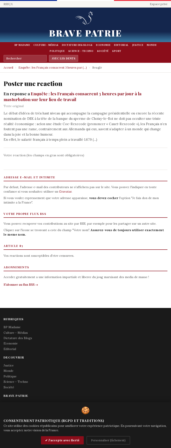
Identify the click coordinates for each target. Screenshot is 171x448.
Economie (103, 45)
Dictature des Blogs (77, 45)
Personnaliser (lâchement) (108, 440)
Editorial (121, 45)
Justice (137, 45)
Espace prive (158, 4)
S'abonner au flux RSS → (21, 285)
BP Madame (22, 45)
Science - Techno (81, 51)
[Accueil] (85, 18)
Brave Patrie (85, 33)
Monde (152, 45)
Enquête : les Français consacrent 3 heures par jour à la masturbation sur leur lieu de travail (72, 96)
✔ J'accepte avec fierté (62, 440)
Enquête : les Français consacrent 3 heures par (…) (52, 67)
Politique (57, 51)
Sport (116, 51)
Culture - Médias (45, 45)
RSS (6, 4)
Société (103, 51)
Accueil (8, 67)
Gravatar (65, 191)
